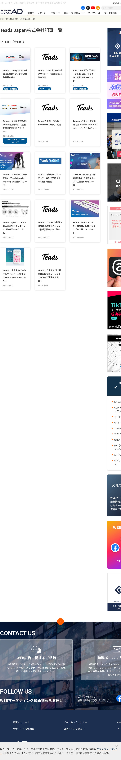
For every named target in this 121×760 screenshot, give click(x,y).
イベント (54, 12)
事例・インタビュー (73, 12)
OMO (117, 439)
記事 (30, 12)
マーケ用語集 (110, 12)
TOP (2, 18)
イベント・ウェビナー (75, 722)
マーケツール (94, 12)
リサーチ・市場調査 (23, 728)
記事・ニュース (21, 722)
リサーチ (42, 12)
